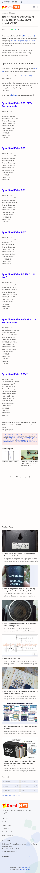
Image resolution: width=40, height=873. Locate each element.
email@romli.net (22, 2)
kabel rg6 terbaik (11, 440)
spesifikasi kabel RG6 (25, 76)
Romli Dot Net (25, 867)
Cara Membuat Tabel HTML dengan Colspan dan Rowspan (21, 727)
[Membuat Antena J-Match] (10, 455)
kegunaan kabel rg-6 (17, 441)
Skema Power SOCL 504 (12, 658)
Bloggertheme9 (25, 869)
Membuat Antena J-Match (10, 461)
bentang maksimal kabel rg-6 (20, 439)
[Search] (37, 7)
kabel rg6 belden (27, 441)
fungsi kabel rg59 (29, 440)
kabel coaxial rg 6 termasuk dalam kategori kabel (22, 437)
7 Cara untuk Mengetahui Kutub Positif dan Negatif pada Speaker (19, 555)
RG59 (33, 36)
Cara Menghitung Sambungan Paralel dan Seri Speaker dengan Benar (20, 625)
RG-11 (25, 36)
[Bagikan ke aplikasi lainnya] (18, 29)
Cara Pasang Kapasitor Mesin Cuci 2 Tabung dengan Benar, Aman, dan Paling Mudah (19, 590)
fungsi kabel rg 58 (32, 435)
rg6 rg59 (9, 439)
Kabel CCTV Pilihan (22, 435)
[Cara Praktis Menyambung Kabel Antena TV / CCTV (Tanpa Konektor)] (29, 455)
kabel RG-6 (13, 95)
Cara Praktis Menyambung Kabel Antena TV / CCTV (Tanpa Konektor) (29, 463)
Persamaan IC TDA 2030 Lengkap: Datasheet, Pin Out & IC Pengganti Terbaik (21, 692)
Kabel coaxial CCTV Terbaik (10, 435)
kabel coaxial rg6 (20, 440)
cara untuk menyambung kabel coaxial (22, 41)
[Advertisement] (20, 501)
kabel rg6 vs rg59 (7, 441)
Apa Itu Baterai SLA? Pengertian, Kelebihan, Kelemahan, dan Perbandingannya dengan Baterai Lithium (19, 763)
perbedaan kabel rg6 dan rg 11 (11, 436)
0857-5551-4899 (9, 2)
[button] (9, 29)
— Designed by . (20, 869)
